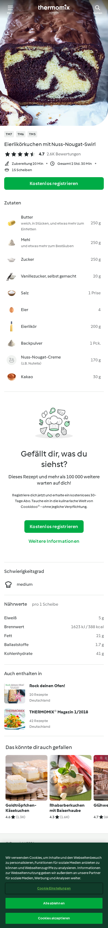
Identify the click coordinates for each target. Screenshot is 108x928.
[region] (54, 885)
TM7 (9, 134)
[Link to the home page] (54, 9)
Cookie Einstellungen (54, 888)
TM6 (21, 134)
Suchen (97, 13)
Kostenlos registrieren (54, 183)
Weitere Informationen (54, 541)
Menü (10, 13)
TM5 (32, 134)
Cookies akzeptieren (54, 918)
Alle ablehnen (54, 903)
